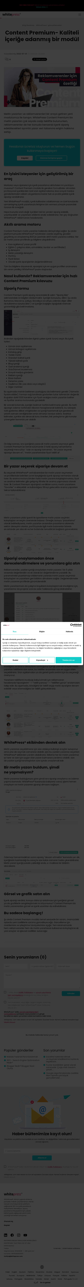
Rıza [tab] (14, 631)
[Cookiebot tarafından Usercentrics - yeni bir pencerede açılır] (71, 625)
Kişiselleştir (40, 660)
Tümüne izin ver (68, 660)
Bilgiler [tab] (42, 631)
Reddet (15, 660)
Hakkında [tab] (69, 631)
